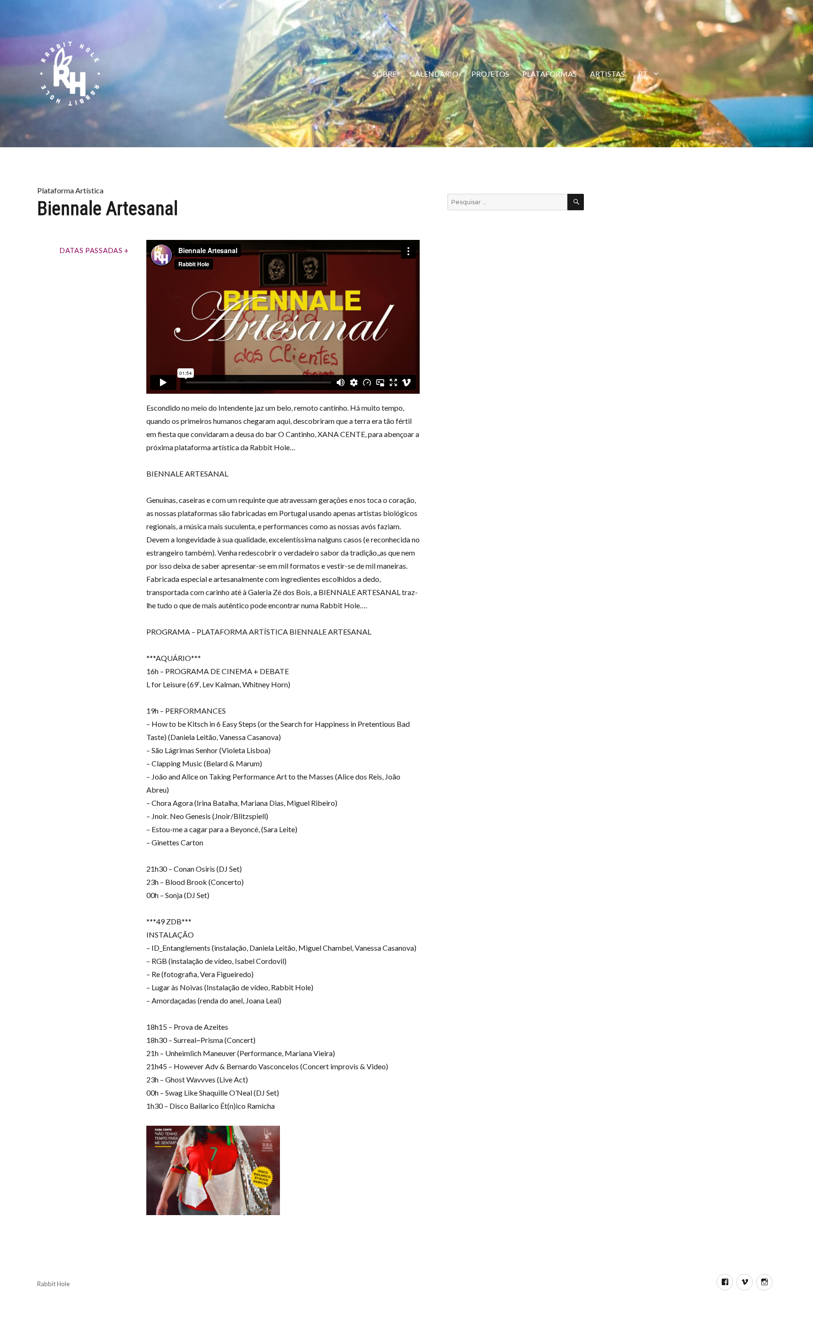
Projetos (490, 73)
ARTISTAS (607, 73)
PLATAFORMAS (549, 73)
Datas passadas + (94, 250)
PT (643, 73)
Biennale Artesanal (107, 209)
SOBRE (385, 73)
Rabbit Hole (53, 1284)
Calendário (434, 73)
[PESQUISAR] (575, 202)
